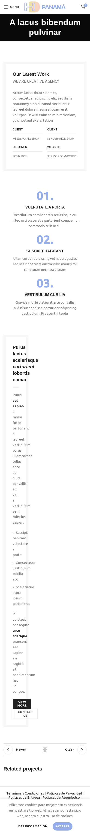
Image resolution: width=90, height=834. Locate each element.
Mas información (32, 826)
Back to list (45, 749)
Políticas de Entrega (24, 797)
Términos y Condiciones (25, 793)
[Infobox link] (45, 209)
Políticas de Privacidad (64, 793)
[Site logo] (45, 7)
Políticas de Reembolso (61, 797)
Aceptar (62, 826)
